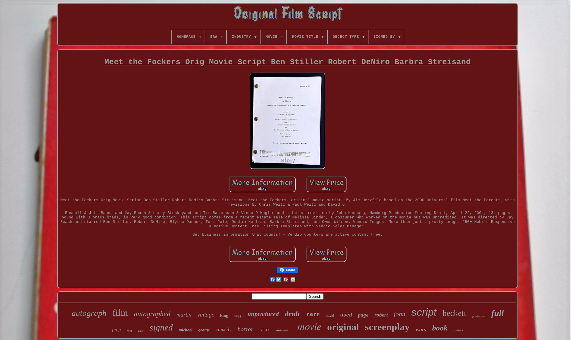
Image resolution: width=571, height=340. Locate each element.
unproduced (263, 314)
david (330, 316)
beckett (454, 313)
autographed (152, 314)
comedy (224, 329)
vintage (205, 314)
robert (381, 315)
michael (185, 330)
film (120, 312)
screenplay (387, 327)
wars (421, 329)
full (497, 313)
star (264, 330)
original (343, 327)
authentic (283, 330)
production (478, 316)
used (346, 315)
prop (116, 329)
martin (184, 314)
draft (292, 314)
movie (309, 326)
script (424, 312)
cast (141, 331)
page (363, 315)
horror (245, 329)
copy (237, 316)
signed (161, 327)
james (458, 330)
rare (313, 314)
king (224, 315)
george (204, 330)
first (129, 331)
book (440, 328)
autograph (89, 313)
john (399, 314)
